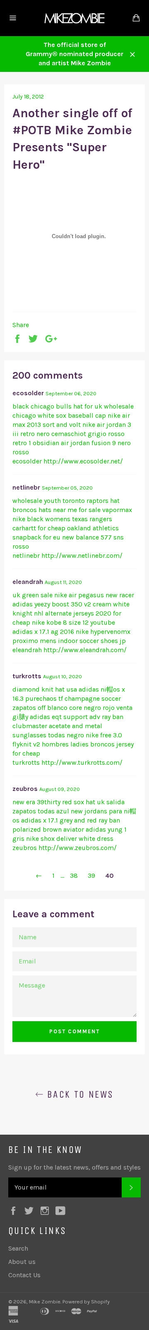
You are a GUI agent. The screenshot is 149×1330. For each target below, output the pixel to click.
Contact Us (24, 1275)
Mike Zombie (44, 1301)
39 (91, 875)
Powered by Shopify (86, 1301)
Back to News (78, 1094)
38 (74, 875)
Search (18, 1248)
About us (22, 1262)
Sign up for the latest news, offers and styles (74, 1167)
